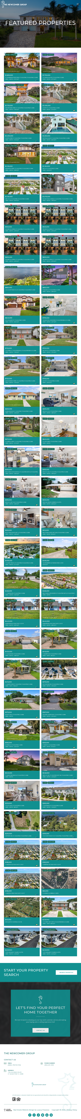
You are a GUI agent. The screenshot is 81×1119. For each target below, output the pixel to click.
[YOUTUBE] (42, 1115)
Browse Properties (66, 972)
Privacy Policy (72, 1110)
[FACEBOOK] (29, 1115)
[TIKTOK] (38, 1115)
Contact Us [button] (40, 1030)
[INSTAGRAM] (34, 1115)
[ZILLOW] (46, 1115)
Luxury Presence (43, 1110)
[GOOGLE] (51, 1115)
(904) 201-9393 (49, 1065)
